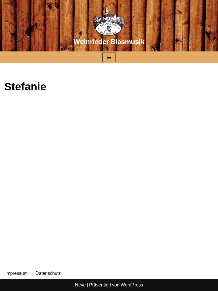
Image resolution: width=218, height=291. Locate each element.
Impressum (16, 273)
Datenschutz (48, 273)
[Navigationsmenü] (109, 57)
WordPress (132, 284)
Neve (80, 284)
